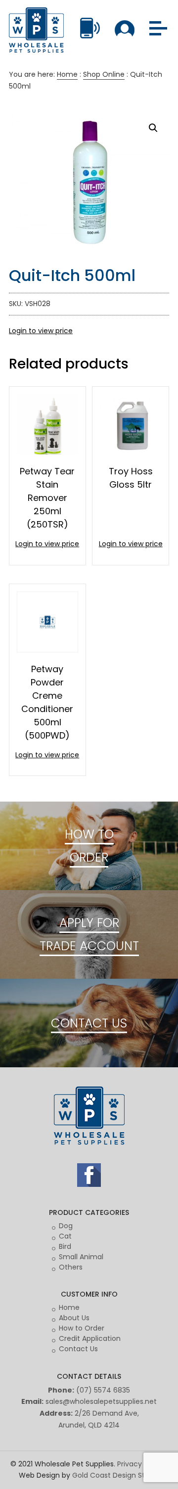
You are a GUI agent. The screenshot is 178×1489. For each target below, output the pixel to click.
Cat (65, 1236)
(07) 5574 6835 (103, 1390)
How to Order (81, 1328)
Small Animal (81, 1257)
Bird (65, 1246)
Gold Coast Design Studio (116, 1475)
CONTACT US (89, 1022)
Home (67, 74)
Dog (66, 1226)
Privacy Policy (140, 1464)
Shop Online (104, 74)
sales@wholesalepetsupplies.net (101, 1401)
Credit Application (90, 1338)
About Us (74, 1318)
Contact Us (78, 1349)
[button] (153, 128)
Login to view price (41, 331)
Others (71, 1267)
